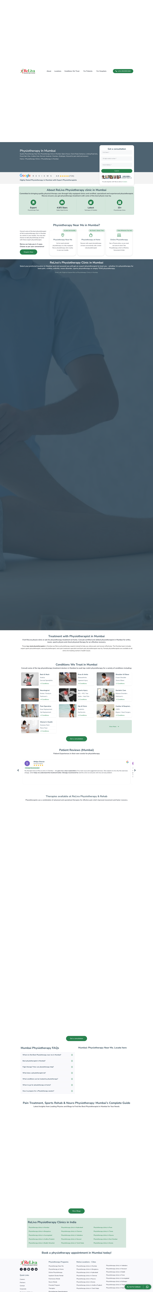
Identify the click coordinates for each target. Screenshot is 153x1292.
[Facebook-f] (21, 1269)
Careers (125, 182)
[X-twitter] (25, 1269)
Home (22, 159)
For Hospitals (101, 71)
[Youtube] (36, 1269)
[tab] (48, 1055)
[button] (72, 71)
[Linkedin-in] (32, 1269)
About (49, 71)
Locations (57, 71)
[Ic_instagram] (28, 1269)
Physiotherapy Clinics (32, 159)
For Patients (87, 71)
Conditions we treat (71, 71)
